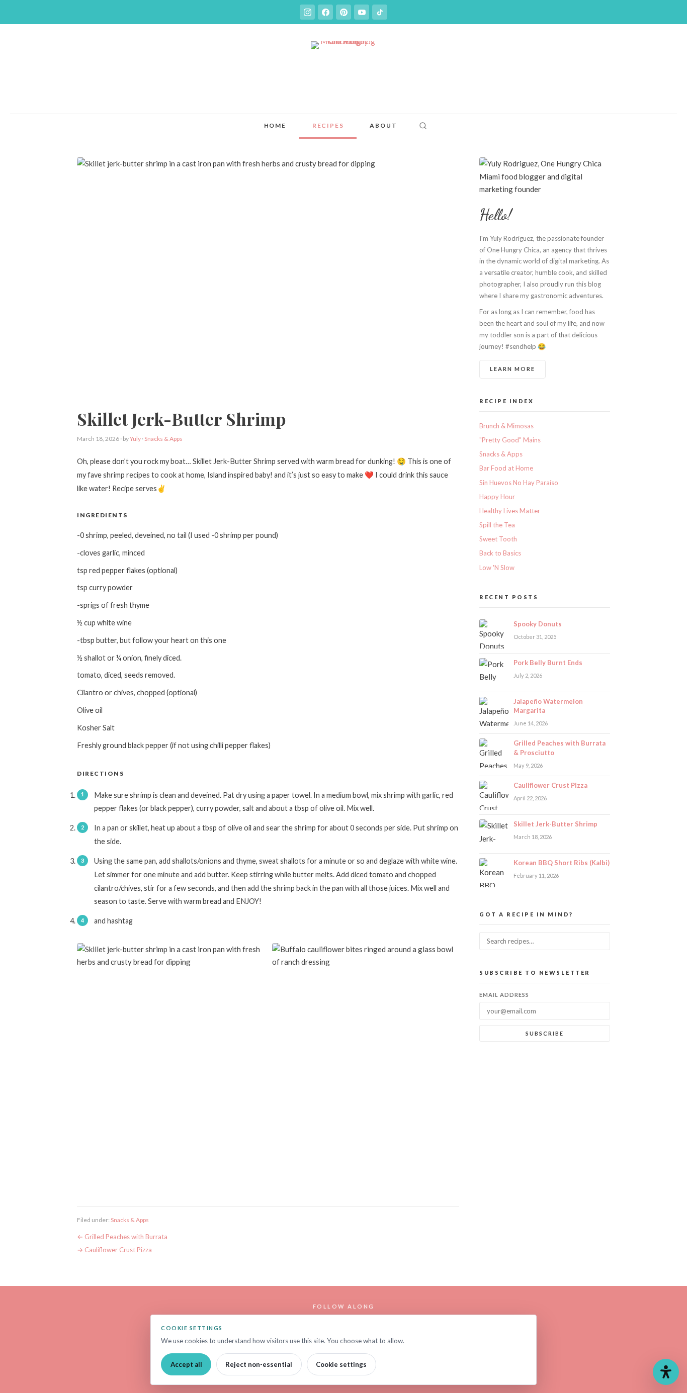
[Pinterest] (343, 12)
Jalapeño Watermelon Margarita (548, 705)
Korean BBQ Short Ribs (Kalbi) (561, 863)
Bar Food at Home (506, 468)
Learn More (512, 368)
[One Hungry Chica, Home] (343, 74)
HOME (275, 125)
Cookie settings (341, 1364)
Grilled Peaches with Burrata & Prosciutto (559, 747)
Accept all (186, 1364)
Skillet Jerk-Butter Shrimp (555, 824)
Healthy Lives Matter (509, 511)
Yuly (135, 438)
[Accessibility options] (666, 1372)
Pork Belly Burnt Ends (547, 663)
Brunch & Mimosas (506, 426)
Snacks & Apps (163, 438)
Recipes (328, 125)
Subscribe (545, 1033)
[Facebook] (325, 12)
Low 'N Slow (496, 568)
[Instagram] (307, 12)
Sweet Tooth (498, 539)
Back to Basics (500, 553)
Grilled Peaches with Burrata (125, 1237)
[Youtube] (361, 12)
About (383, 125)
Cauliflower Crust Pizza (118, 1250)
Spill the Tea (497, 525)
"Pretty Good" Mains (510, 440)
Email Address (504, 994)
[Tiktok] (379, 12)
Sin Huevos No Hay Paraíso (518, 483)
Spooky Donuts (537, 624)
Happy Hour (497, 497)
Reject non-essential (258, 1364)
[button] (423, 126)
